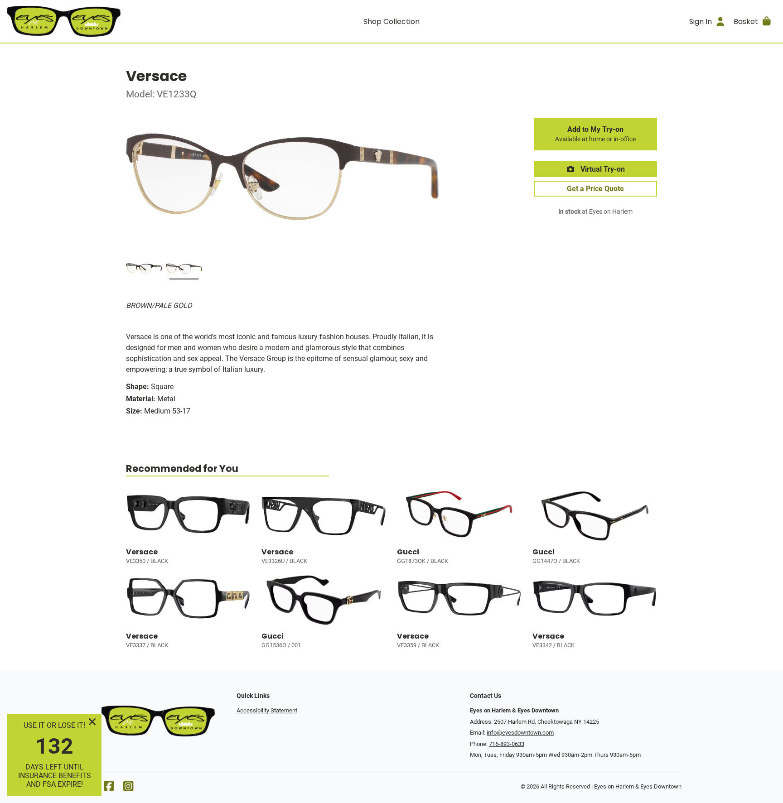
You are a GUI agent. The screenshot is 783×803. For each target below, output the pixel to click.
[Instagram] (128, 788)
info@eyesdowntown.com (520, 732)
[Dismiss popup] (92, 722)
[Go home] (103, 21)
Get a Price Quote (595, 188)
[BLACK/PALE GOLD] (144, 270)
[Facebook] (109, 788)
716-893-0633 (506, 743)
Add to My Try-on (595, 134)
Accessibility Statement (267, 710)
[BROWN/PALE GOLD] (184, 270)
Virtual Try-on (602, 169)
